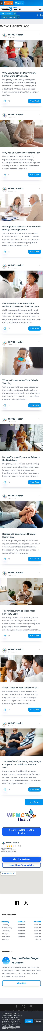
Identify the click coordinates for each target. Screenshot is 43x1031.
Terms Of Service (10, 1028)
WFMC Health (15, 34)
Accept (28, 1021)
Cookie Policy (6, 1027)
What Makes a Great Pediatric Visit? (20, 687)
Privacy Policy (15, 1027)
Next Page (34, 802)
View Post (34, 101)
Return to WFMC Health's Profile (21, 831)
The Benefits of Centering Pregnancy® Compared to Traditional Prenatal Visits (21, 764)
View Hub (21, 983)
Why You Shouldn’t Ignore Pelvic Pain (21, 152)
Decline (38, 1021)
